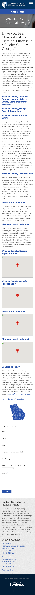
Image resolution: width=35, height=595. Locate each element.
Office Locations (11, 539)
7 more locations (7, 570)
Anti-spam (25, 591)
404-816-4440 (18, 12)
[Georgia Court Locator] (17, 412)
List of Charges (6, 459)
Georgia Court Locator (13, 399)
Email (4, 445)
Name (4, 431)
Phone (4, 438)
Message (5, 473)
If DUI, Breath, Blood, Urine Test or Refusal (15, 466)
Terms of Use (10, 591)
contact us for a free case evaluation (19, 394)
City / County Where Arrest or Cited (13, 452)
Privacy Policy (18, 591)
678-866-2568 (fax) (8, 553)
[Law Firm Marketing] (17, 584)
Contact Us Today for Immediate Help (13, 503)
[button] (17, 265)
